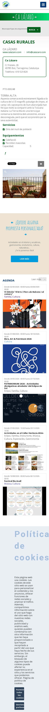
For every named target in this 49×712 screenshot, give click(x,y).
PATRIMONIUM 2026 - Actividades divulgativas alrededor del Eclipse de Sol (23, 386)
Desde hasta (22, 288)
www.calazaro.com (12, 52)
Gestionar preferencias (20, 706)
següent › (44, 279)
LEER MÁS (24, 259)
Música (36, 435)
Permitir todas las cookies (20, 693)
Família (7, 296)
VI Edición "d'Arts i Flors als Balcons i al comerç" (24, 293)
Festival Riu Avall (12, 481)
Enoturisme (26, 435)
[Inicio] (12, 4)
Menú (43, 5)
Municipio (6, 29)
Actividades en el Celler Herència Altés (23, 433)
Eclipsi (7, 390)
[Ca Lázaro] (24, 183)
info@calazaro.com (36, 52)
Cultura (16, 296)
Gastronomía (32, 438)
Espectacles (19, 438)
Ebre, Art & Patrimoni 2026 (18, 339)
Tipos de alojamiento (18, 29)
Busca (32, 29)
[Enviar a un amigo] (41, 164)
